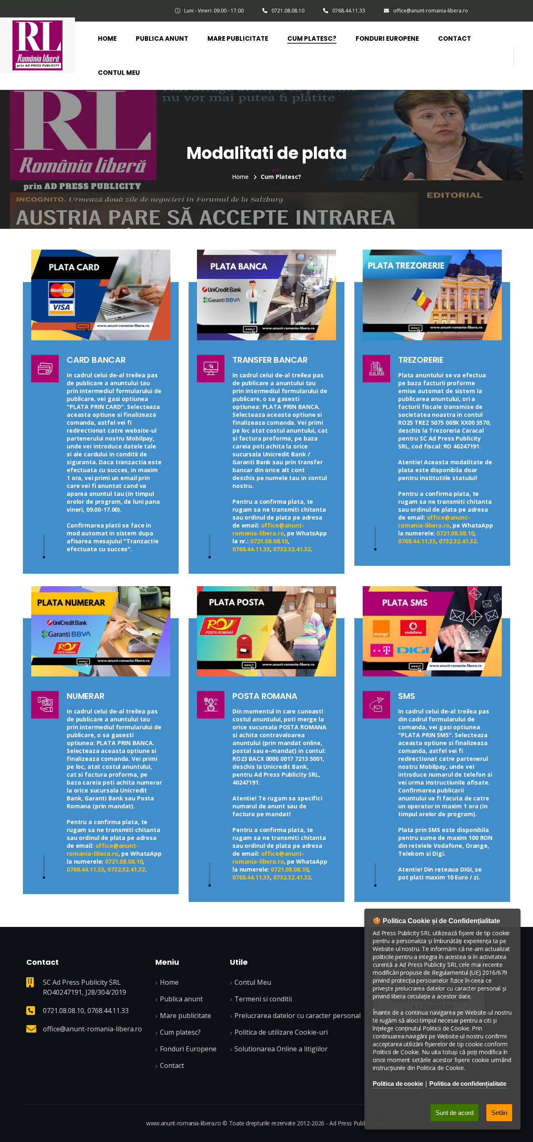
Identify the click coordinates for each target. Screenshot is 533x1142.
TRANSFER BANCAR (270, 360)
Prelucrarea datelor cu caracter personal (297, 1015)
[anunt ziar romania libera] (432, 630)
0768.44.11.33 (348, 10)
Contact (454, 38)
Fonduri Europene (387, 38)
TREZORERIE (420, 360)
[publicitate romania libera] (432, 294)
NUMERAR (86, 696)
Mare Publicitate (237, 38)
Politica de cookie (398, 1083)
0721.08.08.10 (287, 10)
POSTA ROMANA (264, 696)
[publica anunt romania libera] (266, 630)
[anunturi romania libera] (37, 44)
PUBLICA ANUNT (162, 38)
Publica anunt (181, 998)
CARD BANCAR (96, 360)
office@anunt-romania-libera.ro (430, 10)
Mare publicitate (185, 1015)
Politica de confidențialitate (467, 1083)
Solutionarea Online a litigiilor (281, 1048)
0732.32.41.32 (292, 549)
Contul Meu (119, 72)
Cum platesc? (311, 38)
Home (107, 38)
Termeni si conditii (263, 998)
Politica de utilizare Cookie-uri (281, 1032)
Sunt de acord (454, 1112)
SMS (406, 696)
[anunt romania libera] (100, 294)
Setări (499, 1112)
